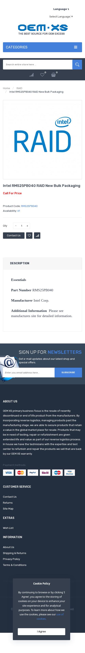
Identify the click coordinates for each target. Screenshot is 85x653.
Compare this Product (37, 235)
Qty (5, 225)
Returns (8, 502)
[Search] (77, 64)
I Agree (41, 631)
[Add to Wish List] (29, 235)
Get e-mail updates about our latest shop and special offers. (47, 360)
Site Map (8, 508)
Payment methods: (14, 465)
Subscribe (68, 372)
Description (19, 263)
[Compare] (31, 75)
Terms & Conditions (14, 565)
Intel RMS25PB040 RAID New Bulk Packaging (36, 91)
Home (6, 88)
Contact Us (14, 235)
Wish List (8, 527)
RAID (19, 88)
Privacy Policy (11, 559)
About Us (8, 547)
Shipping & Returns (14, 553)
